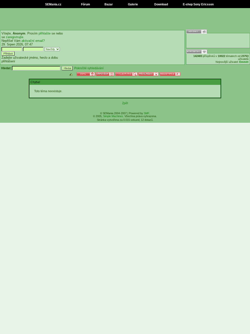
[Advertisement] (125, 19)
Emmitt (244, 61)
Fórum (85, 4)
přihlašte (45, 33)
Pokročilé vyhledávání (89, 68)
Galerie (132, 4)
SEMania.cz (52, 4)
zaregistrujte (14, 37)
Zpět (125, 103)
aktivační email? (33, 41)
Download (161, 4)
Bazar (108, 4)
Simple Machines (113, 116)
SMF (146, 113)
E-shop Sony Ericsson (198, 4)
